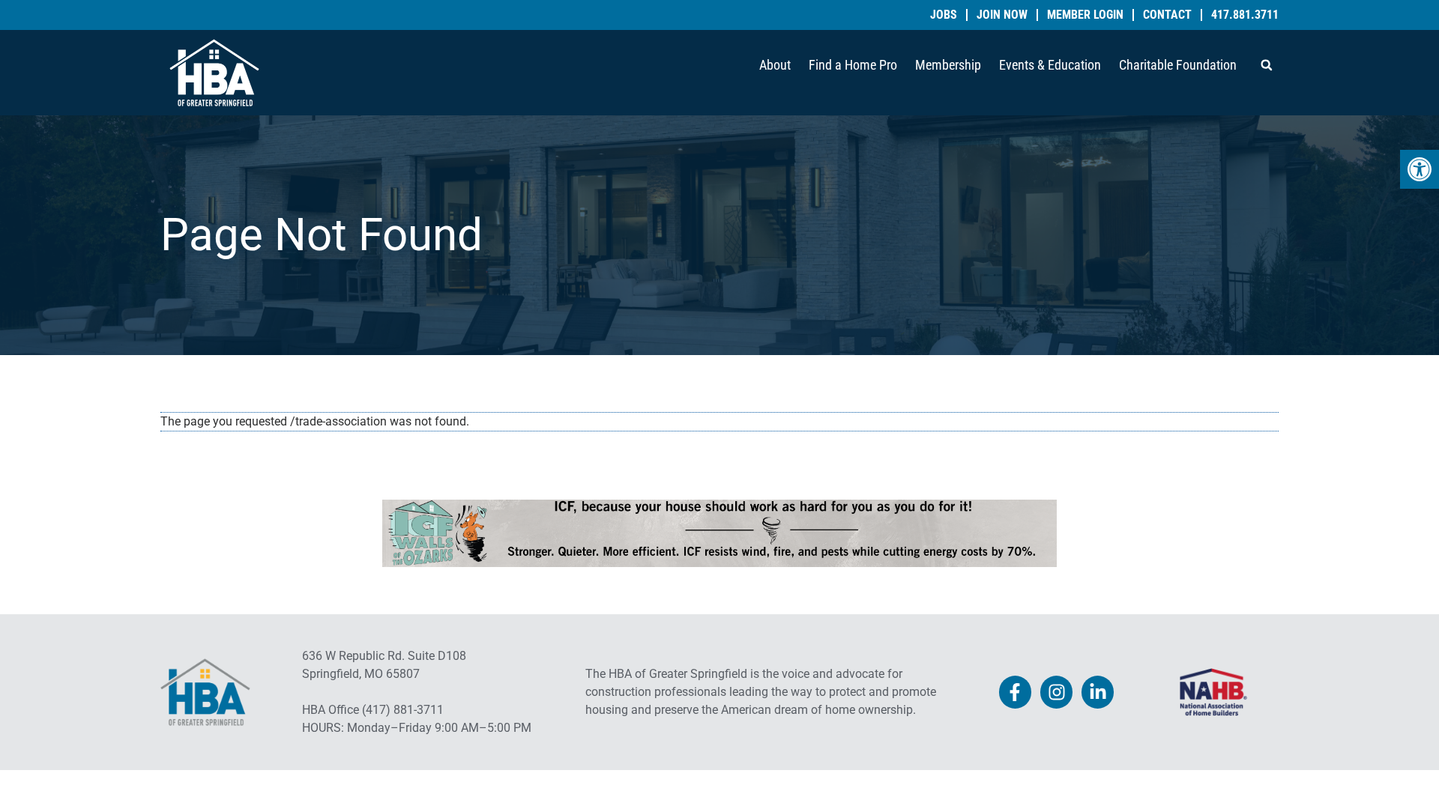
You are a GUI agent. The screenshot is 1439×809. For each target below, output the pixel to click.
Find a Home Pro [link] (853, 65)
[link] (1419, 169)
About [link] (775, 65)
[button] (1267, 65)
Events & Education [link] (1050, 65)
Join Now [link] (1002, 15)
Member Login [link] (1085, 15)
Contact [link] (1167, 15)
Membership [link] (948, 65)
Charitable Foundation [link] (1178, 65)
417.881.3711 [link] (1245, 15)
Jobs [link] (943, 15)
